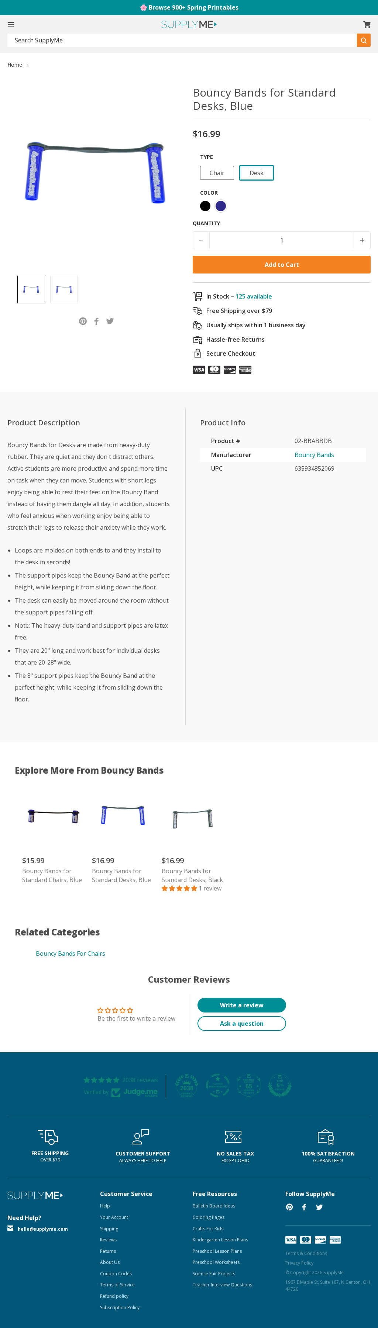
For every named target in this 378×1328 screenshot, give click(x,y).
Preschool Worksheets (216, 1262)
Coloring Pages (208, 1217)
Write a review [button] (242, 1005)
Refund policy (114, 1296)
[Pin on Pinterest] (82, 320)
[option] (31, 289)
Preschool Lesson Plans (217, 1251)
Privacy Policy (299, 1263)
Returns (108, 1251)
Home (14, 64)
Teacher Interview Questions (222, 1285)
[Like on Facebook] (96, 320)
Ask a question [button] (242, 1023)
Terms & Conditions (306, 1253)
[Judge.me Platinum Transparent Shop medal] (218, 1085)
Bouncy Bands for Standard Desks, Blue (121, 875)
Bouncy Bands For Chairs (70, 953)
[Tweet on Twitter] (110, 320)
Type (206, 156)
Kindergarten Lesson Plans (220, 1240)
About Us (110, 1262)
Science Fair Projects (214, 1274)
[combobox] (182, 40)
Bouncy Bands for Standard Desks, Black (192, 875)
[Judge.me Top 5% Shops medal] (280, 1085)
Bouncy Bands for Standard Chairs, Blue (52, 875)
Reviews (108, 1240)
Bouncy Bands (314, 455)
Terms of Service (117, 1285)
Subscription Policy (120, 1307)
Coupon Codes (116, 1274)
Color (209, 192)
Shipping (109, 1229)
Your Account (114, 1217)
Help (105, 1206)
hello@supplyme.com (43, 1229)
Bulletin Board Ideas (214, 1206)
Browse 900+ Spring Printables (193, 7)
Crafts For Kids (208, 1229)
